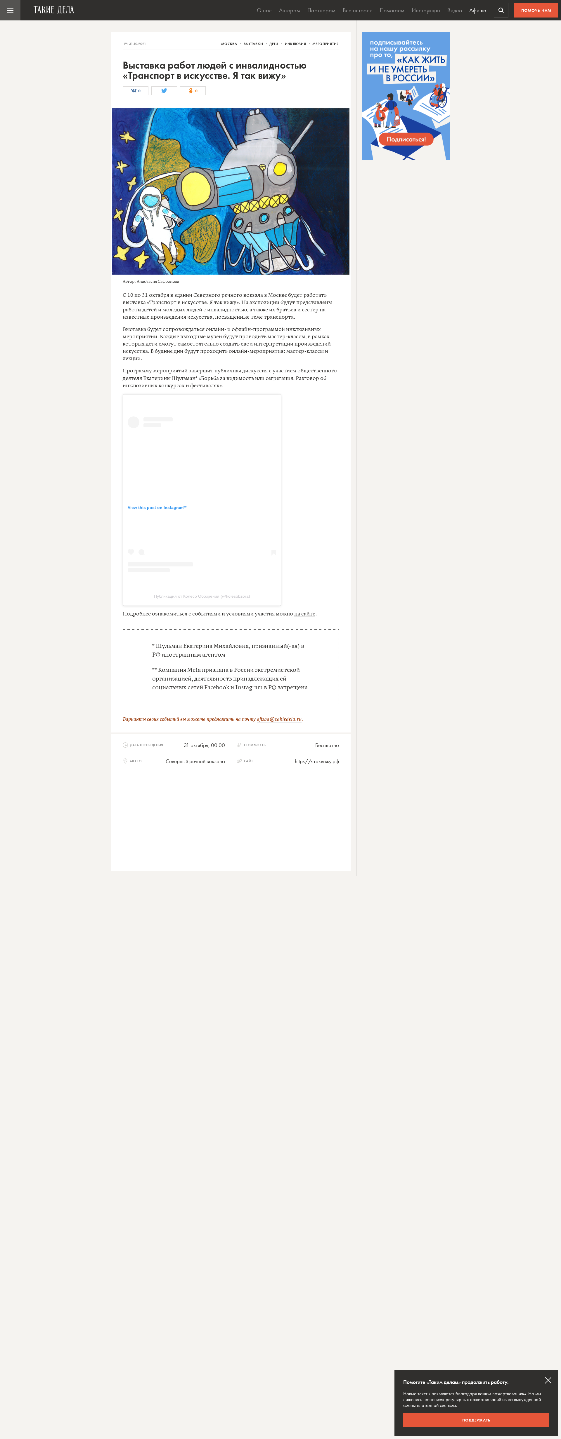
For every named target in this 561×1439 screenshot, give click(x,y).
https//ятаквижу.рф (317, 761)
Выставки (254, 43)
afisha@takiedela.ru (279, 719)
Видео (454, 10)
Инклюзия (296, 43)
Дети (274, 43)
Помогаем (392, 10)
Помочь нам (536, 10)
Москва (229, 43)
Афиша (477, 10)
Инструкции (426, 10)
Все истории (358, 10)
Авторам (289, 10)
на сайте (304, 614)
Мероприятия (325, 43)
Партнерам (321, 10)
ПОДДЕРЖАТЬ (476, 1420)
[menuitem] (10, 10)
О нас (264, 10)
